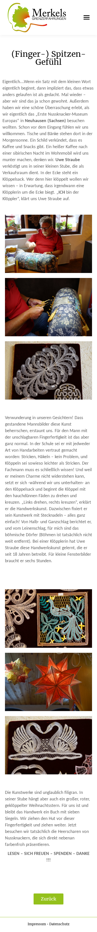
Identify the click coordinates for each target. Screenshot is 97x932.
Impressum (37, 924)
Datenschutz (59, 924)
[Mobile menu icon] (85, 17)
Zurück (48, 899)
